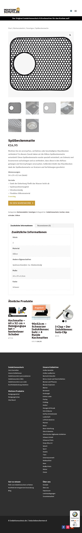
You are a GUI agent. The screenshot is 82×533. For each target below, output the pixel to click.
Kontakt (45, 485)
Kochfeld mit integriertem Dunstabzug (21, 488)
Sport (45, 449)
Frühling (45, 402)
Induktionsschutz (52, 212)
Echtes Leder (47, 396)
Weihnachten (47, 460)
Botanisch (46, 391)
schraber (11, 215)
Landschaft (46, 417)
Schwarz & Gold (48, 437)
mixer (67, 212)
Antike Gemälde (48, 370)
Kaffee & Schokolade (50, 414)
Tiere (44, 455)
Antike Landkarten (49, 373)
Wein (44, 463)
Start (10, 28)
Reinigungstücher (14, 397)
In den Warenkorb (20, 203)
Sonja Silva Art (48, 443)
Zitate (45, 472)
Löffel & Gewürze (48, 420)
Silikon (17, 215)
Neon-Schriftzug (48, 428)
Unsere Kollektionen (15, 373)
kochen (62, 212)
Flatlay (45, 399)
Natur (45, 426)
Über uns (46, 488)
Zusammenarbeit (48, 496)
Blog (9, 491)
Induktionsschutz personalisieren (19, 376)
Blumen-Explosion (49, 385)
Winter (45, 469)
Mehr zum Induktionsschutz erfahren (20, 485)
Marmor (45, 423)
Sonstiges (30, 28)
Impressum (46, 491)
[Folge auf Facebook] (63, 527)
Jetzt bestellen (13, 370)
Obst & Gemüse (48, 431)
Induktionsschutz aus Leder (17, 382)
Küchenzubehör (19, 28)
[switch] (75, 525)
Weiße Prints (47, 466)
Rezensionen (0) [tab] (44, 225)
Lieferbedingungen (49, 493)
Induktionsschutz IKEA (15, 379)
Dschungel (46, 393)
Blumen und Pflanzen (50, 382)
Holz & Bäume (47, 411)
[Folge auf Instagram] (68, 527)
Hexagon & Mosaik (49, 408)
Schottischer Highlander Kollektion (54, 434)
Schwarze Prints (48, 440)
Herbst (45, 405)
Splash (45, 446)
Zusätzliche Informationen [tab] (21, 225)
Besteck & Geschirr (49, 376)
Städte (45, 452)
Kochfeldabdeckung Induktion (18, 385)
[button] (70, 35)
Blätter (45, 388)
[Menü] (78, 512)
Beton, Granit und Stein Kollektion (54, 379)
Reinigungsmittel (13, 394)
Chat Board (12, 400)
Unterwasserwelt (48, 458)
